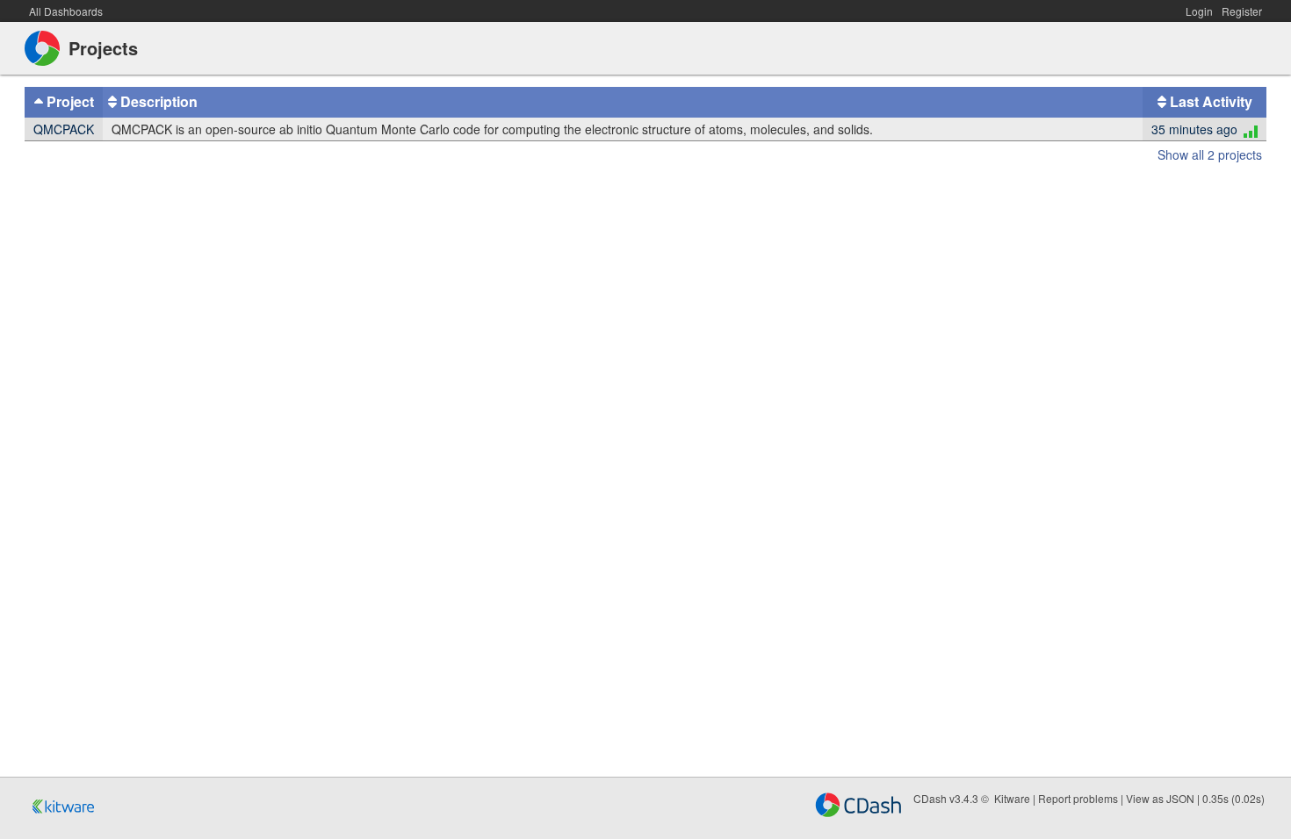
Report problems (1078, 798)
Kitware (1012, 798)
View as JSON (1160, 798)
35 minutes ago (1194, 129)
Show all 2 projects (1210, 154)
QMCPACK (63, 129)
